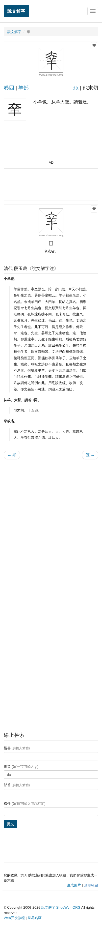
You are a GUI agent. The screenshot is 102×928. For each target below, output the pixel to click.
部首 (17, 785)
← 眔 (11, 455)
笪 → (90, 455)
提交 (10, 824)
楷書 (17, 748)
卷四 (9, 87)
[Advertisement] (51, 147)
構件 (24, 804)
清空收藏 (91, 885)
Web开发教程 (14, 918)
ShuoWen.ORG (68, 907)
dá (75, 87)
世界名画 (35, 918)
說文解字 (16, 11)
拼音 (21, 767)
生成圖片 (74, 885)
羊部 (23, 87)
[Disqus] (51, 526)
